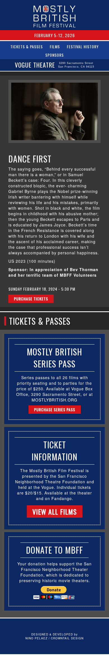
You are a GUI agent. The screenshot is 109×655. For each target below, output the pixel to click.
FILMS (55, 46)
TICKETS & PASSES (26, 46)
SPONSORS (54, 55)
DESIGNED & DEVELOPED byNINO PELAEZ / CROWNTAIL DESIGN (54, 636)
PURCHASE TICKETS (31, 299)
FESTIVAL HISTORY (83, 46)
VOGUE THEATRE (54, 64)
